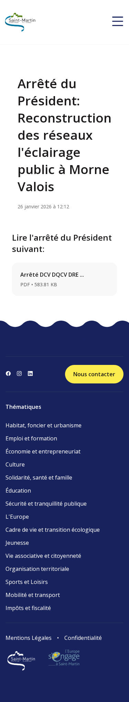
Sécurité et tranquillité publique (46, 503)
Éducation (18, 490)
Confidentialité (83, 638)
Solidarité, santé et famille (39, 477)
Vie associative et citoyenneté (43, 556)
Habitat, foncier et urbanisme (44, 425)
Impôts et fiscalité (28, 608)
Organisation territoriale (37, 569)
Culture (15, 464)
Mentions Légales (29, 638)
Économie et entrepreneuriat (43, 451)
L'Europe (17, 516)
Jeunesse (17, 542)
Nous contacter (94, 374)
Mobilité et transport (33, 595)
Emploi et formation (31, 438)
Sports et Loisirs (27, 582)
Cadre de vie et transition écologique (53, 529)
